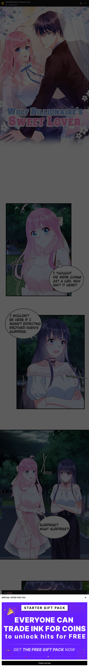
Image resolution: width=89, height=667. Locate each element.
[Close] (85, 597)
